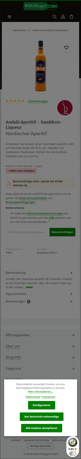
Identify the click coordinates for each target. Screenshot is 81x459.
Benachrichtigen (62, 232)
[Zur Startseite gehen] (40, 6)
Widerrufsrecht (61, 440)
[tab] (39, 279)
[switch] (72, 453)
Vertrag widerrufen (40, 446)
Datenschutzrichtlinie (33, 198)
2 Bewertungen (38, 101)
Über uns (13, 346)
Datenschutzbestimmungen (45, 213)
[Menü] (9, 16)
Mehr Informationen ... (40, 391)
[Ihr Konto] (63, 16)
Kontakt (16, 440)
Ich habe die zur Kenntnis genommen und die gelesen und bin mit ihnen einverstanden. (40, 218)
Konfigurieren (41, 405)
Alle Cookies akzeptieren (41, 428)
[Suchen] (54, 16)
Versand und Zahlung (36, 440)
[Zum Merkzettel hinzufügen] (66, 47)
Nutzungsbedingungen (20, 202)
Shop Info (13, 357)
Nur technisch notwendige (41, 416)
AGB (51, 217)
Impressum (48, 396)
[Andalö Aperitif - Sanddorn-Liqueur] (40, 67)
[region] (40, 67)
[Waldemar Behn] (64, 107)
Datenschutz (33, 396)
